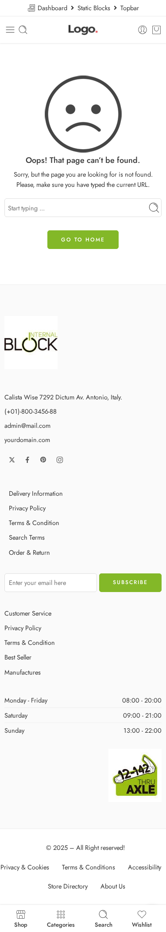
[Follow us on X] (12, 460)
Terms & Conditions (88, 867)
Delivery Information (36, 493)
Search (103, 924)
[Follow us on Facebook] (27, 459)
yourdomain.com (27, 439)
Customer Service (27, 613)
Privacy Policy (27, 508)
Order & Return (29, 552)
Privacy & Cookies (24, 867)
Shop (20, 924)
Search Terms (27, 537)
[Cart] (156, 29)
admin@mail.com (27, 425)
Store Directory (68, 886)
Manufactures (22, 672)
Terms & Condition (34, 522)
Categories (61, 924)
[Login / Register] (142, 29)
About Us (112, 886)
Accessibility (144, 867)
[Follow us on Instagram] (60, 460)
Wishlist (142, 924)
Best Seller (17, 657)
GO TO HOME (83, 240)
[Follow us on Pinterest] (43, 459)
